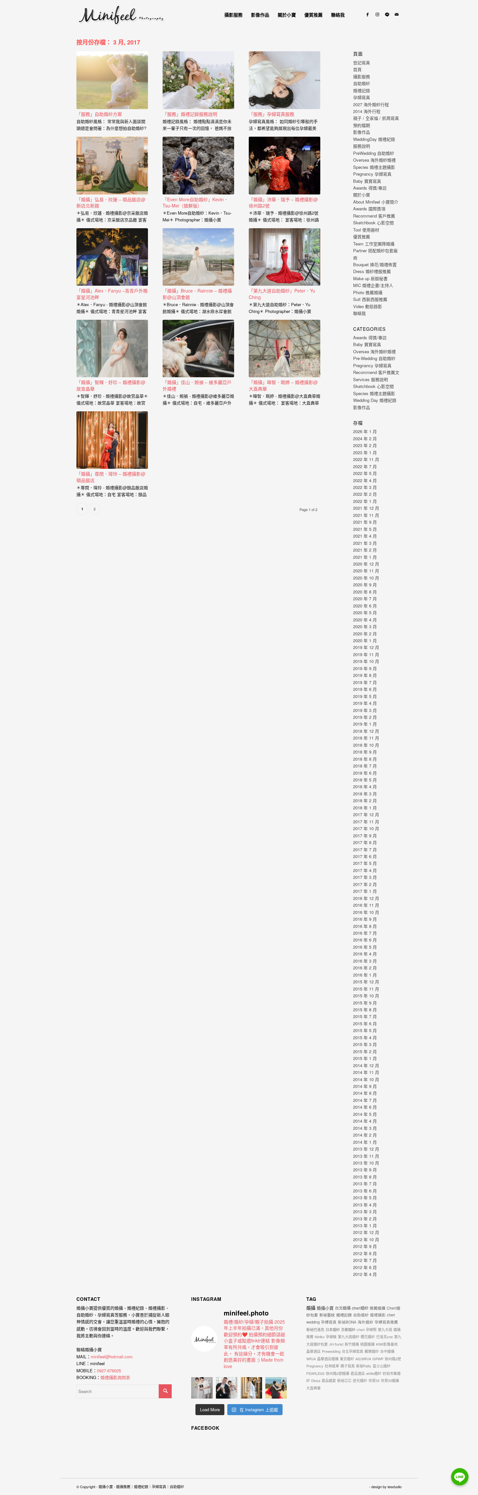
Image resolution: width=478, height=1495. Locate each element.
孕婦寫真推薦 (386, 1322)
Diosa (315, 1380)
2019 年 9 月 (365, 668)
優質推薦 (361, 236)
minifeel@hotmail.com (112, 1356)
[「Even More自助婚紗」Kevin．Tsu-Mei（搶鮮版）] (198, 165)
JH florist (336, 1344)
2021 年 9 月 (365, 522)
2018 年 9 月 (365, 752)
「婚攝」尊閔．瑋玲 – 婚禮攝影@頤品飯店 (110, 476)
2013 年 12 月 (366, 1149)
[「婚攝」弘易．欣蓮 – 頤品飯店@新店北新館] (112, 165)
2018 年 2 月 (365, 800)
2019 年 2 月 (365, 717)
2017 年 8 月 (365, 842)
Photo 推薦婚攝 (367, 292)
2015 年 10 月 (366, 995)
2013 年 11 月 (366, 1156)
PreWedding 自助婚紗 (373, 153)
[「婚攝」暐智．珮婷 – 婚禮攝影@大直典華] (284, 349)
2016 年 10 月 (366, 912)
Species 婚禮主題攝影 (374, 167)
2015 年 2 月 (365, 1051)
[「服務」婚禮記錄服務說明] (198, 80)
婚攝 (310, 1307)
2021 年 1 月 (365, 557)
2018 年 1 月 (365, 807)
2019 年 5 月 (365, 696)
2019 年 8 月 (365, 675)
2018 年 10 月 (366, 745)
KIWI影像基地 (387, 1344)
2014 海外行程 (366, 111)
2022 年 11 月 (366, 459)
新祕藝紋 (327, 1314)
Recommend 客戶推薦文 (376, 372)
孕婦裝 (331, 1336)
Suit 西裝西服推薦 (370, 299)
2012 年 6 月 (365, 1267)
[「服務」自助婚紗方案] (112, 80)
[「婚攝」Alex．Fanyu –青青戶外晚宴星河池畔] (112, 257)
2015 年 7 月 (365, 1016)
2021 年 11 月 (366, 515)
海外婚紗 (365, 1322)
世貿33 (373, 1380)
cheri (361, 1329)
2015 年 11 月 (366, 989)
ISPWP (377, 1358)
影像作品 (361, 132)
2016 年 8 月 (365, 926)
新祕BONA (347, 1322)
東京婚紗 (347, 1358)
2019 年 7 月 (365, 682)
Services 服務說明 (370, 379)
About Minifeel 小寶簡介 (375, 202)
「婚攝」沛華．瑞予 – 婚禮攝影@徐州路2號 (283, 202)
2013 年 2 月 (365, 1218)
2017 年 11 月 (366, 821)
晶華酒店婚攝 (328, 1358)
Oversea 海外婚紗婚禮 (374, 160)
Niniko (320, 1336)
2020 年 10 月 (366, 578)
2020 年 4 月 (365, 620)
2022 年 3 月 (365, 487)
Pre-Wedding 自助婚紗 (374, 358)
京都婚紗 (348, 1329)
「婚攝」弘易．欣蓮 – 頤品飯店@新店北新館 (110, 202)
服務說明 (361, 146)
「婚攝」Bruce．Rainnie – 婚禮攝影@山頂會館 (197, 293)
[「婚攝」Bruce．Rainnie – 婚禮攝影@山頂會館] (198, 257)
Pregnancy (315, 1365)
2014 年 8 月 (365, 1093)
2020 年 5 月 (365, 612)
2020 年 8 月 (365, 592)
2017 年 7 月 (365, 849)
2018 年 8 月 (365, 759)
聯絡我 (359, 313)
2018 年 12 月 (366, 731)
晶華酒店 (313, 1351)
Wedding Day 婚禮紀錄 (374, 400)
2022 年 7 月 (365, 466)
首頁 (357, 69)
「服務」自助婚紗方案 (99, 114)
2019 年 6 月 (365, 689)
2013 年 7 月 (365, 1183)
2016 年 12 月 (366, 898)
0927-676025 (109, 1370)
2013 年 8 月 (365, 1177)
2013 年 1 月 (365, 1225)
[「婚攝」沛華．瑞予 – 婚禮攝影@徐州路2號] (284, 165)
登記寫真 (361, 62)
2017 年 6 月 (365, 856)
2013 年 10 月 (366, 1163)
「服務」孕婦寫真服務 (271, 114)
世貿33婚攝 (390, 1380)
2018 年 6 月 (365, 773)
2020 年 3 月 (365, 626)
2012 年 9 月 (365, 1246)
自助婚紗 (361, 83)
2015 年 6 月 (365, 1023)
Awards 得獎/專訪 (370, 188)
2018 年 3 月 (365, 794)
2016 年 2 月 (365, 968)
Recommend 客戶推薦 (374, 216)
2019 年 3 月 (365, 710)
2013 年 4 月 (365, 1205)
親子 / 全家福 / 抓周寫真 (376, 118)
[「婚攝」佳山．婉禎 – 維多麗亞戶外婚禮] (198, 349)
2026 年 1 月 (365, 431)
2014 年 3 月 (365, 1128)
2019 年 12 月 (366, 647)
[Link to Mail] (397, 14)
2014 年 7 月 (365, 1100)
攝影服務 (361, 76)
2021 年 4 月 (365, 536)
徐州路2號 (393, 1358)
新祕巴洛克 (315, 1329)
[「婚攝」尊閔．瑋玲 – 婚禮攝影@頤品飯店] (112, 440)
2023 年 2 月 (365, 445)
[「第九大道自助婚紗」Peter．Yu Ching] (284, 257)
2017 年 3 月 (365, 877)
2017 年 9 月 (365, 835)
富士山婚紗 (382, 1365)
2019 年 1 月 (365, 724)
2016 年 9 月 (365, 919)
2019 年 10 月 (366, 661)
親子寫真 (347, 1365)
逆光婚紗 (360, 1380)
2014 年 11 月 (366, 1072)
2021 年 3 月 (365, 543)
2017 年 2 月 (365, 884)
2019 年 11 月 (366, 654)
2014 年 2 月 (365, 1135)
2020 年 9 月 (365, 584)
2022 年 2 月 (365, 494)
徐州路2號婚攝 (337, 1373)
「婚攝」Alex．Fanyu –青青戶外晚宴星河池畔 (112, 293)
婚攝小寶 (325, 1308)
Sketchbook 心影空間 (373, 222)
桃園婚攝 (367, 1344)
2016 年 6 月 (365, 940)
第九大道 (385, 1329)
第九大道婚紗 (348, 1336)
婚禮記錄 (361, 90)
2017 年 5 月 (365, 863)
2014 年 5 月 (365, 1114)
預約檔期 (361, 125)
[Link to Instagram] (377, 14)
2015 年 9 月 (365, 1003)
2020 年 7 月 (365, 598)
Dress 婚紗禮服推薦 (372, 271)
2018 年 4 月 (365, 786)
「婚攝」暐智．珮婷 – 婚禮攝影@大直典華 (283, 385)
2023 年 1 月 (365, 452)
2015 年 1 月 (365, 1058)
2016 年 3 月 (365, 961)
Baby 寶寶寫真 (367, 181)
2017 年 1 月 (365, 891)
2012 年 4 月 (365, 1274)
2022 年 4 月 (365, 480)
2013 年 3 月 (365, 1211)
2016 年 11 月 (366, 905)
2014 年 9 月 (365, 1086)
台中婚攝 (387, 1351)
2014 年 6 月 (365, 1107)
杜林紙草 (332, 1365)
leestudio (395, 1486)
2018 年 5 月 (365, 780)
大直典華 (313, 1387)
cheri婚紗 (360, 1308)
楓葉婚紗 (372, 1351)
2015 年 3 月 (365, 1044)
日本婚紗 (332, 1329)
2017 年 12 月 (366, 814)
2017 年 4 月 (365, 870)
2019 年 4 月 (365, 703)
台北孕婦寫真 (352, 1351)
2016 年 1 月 (365, 975)
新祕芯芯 (344, 1380)
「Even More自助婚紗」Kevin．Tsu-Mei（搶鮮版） (195, 202)
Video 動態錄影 (367, 306)
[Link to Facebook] (367, 14)
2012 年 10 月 (366, 1239)
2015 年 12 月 (366, 981)
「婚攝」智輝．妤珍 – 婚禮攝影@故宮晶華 (110, 385)
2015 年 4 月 (365, 1037)
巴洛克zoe (384, 1336)
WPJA (311, 1358)
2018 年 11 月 (366, 738)
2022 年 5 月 (365, 473)
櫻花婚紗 (368, 1336)
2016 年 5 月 (365, 947)
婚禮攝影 (378, 1314)
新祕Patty (363, 1365)
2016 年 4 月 (365, 954)
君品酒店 (358, 1373)
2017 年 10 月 (366, 828)
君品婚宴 (329, 1380)
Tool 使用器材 (366, 230)
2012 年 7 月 (365, 1260)
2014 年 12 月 (366, 1065)
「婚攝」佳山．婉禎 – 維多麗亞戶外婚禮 (197, 385)
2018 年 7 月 (365, 766)
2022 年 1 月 (365, 501)
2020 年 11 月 (366, 570)
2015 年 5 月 (365, 1030)
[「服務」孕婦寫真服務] (284, 80)
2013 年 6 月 (365, 1191)
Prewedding (331, 1351)
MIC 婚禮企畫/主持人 (373, 285)
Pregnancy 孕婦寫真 (372, 174)
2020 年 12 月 (366, 564)
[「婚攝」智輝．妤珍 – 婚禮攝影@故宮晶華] (112, 349)
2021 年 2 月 (365, 550)
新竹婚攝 (352, 1344)
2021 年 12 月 (366, 508)
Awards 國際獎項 (369, 209)
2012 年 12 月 (366, 1232)
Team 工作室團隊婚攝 (373, 244)
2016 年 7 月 (365, 933)
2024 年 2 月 (365, 438)
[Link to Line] (387, 14)
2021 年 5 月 (365, 529)
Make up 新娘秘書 (370, 278)
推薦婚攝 (377, 1308)
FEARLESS (315, 1373)
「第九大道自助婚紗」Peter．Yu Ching (282, 293)
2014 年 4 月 (365, 1121)
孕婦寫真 (361, 97)
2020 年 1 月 (365, 640)
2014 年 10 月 (366, 1079)
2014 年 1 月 (365, 1142)
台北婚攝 (343, 1308)
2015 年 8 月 (365, 1009)
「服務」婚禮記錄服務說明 (190, 114)
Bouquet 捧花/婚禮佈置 (375, 264)
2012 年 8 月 (365, 1253)
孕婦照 (371, 1329)
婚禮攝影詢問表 (115, 1377)
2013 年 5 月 (365, 1197)
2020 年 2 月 (365, 633)
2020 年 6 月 (365, 606)
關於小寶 (361, 195)
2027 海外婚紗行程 (371, 104)
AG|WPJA (363, 1358)
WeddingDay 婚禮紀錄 (374, 139)
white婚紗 (373, 1373)
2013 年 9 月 (365, 1169)
